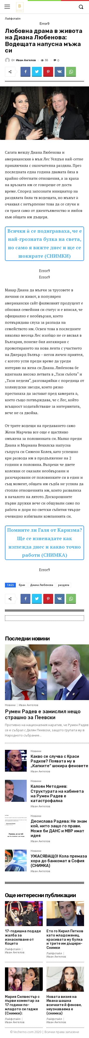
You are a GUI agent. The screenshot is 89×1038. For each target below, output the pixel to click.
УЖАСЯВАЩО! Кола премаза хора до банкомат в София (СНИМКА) (59, 861)
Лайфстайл (13, 18)
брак (22, 585)
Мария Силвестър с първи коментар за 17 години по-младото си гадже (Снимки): (22, 1005)
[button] (81, 7)
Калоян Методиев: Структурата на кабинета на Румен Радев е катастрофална (57, 793)
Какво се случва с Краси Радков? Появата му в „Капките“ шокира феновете (59, 761)
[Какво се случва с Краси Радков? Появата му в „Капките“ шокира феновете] (16, 761)
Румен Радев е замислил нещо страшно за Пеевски (43, 714)
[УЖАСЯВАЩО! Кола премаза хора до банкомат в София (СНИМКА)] (16, 860)
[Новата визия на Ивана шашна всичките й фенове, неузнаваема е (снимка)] (65, 979)
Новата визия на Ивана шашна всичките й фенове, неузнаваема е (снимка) (64, 1005)
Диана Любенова (41, 585)
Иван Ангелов (26, 60)
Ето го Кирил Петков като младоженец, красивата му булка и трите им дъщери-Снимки (64, 939)
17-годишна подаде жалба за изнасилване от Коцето (23, 937)
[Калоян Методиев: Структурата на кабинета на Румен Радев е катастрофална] (16, 791)
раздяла (63, 585)
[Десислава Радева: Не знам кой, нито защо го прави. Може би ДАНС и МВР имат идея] (16, 825)
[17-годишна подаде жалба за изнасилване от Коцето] (24, 913)
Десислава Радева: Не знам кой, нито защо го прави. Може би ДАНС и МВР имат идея (59, 828)
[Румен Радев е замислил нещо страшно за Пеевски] (47, 672)
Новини (10, 705)
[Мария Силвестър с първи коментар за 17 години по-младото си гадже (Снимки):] (24, 979)
